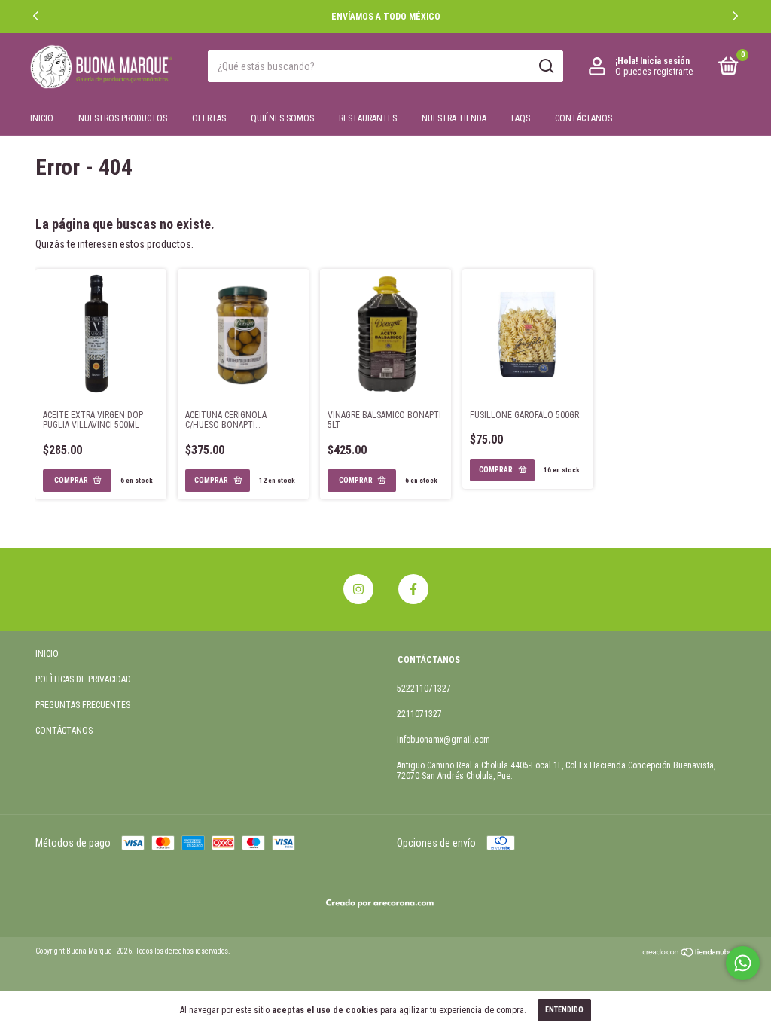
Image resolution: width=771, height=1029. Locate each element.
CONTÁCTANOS (583, 118)
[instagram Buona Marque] (358, 589)
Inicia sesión (665, 61)
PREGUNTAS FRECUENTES (82, 705)
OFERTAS (209, 118)
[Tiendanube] (688, 954)
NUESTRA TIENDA (454, 118)
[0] (726, 69)
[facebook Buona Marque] (413, 589)
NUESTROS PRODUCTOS (122, 118)
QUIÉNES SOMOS (282, 118)
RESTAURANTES (368, 118)
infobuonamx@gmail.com (443, 739)
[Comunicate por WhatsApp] (743, 963)
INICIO (41, 118)
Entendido (564, 1010)
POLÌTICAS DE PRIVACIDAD (83, 679)
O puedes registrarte (654, 71)
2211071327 (419, 714)
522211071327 (424, 688)
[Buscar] (545, 66)
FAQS (520, 118)
